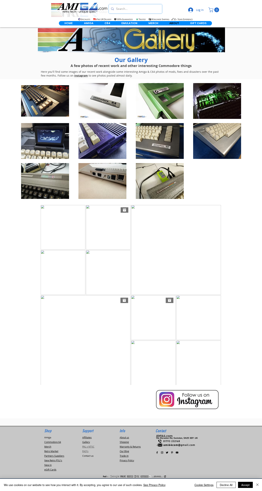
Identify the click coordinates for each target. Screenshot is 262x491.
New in (48, 464)
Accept (245, 485)
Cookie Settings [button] (203, 485)
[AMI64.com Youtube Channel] (177, 452)
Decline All (226, 485)
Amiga (47, 437)
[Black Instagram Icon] (162, 452)
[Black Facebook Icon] (157, 452)
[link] (214, 9)
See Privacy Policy (154, 485)
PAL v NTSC (88, 446)
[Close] (257, 485)
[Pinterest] (172, 452)
